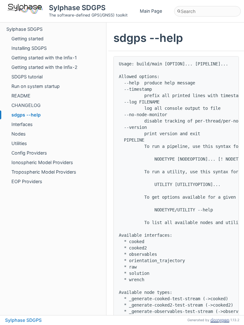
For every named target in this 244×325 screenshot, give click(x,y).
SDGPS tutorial (27, 76)
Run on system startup (35, 86)
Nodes (18, 133)
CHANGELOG (26, 105)
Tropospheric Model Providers (43, 172)
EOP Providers (26, 181)
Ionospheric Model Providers (42, 162)
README (20, 95)
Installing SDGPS (29, 48)
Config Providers (29, 153)
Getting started (27, 38)
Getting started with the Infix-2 (44, 67)
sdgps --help (26, 114)
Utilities (19, 143)
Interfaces (22, 124)
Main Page (151, 11)
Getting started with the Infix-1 (44, 57)
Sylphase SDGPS (24, 29)
